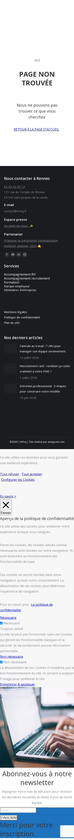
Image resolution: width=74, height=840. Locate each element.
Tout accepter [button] (32, 474)
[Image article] (10, 348)
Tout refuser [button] (9, 474)
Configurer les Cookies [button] (18, 479)
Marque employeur (17, 286)
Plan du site (12, 323)
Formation (11, 282)
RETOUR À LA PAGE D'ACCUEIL (36, 129)
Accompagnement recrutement (27, 278)
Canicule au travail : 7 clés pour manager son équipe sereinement (43, 348)
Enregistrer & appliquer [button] (17, 684)
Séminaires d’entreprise (20, 290)
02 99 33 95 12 (14, 187)
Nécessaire (11, 623)
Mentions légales (15, 312)
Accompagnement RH (20, 274)
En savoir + (8, 496)
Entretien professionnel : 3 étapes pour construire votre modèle (43, 388)
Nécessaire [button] (8, 617)
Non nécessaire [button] (11, 656)
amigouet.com (56, 442)
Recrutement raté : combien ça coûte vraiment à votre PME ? (45, 368)
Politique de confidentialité (22, 317)
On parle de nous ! (16, 226)
